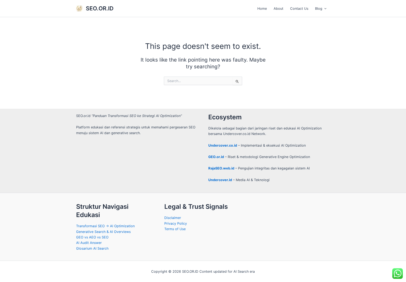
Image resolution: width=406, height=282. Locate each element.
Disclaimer (172, 218)
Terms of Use (175, 229)
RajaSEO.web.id (221, 168)
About (278, 8)
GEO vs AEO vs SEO (92, 237)
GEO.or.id (216, 157)
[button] (324, 8)
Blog (318, 8)
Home (262, 8)
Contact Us (299, 8)
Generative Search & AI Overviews (103, 232)
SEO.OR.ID (100, 8)
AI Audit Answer (89, 243)
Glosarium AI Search (92, 248)
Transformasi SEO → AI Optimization (105, 226)
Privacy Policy (175, 223)
